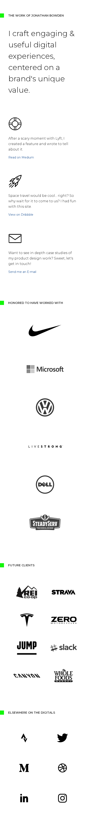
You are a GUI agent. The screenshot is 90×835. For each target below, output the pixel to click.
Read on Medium (21, 157)
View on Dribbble (20, 215)
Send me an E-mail (22, 272)
